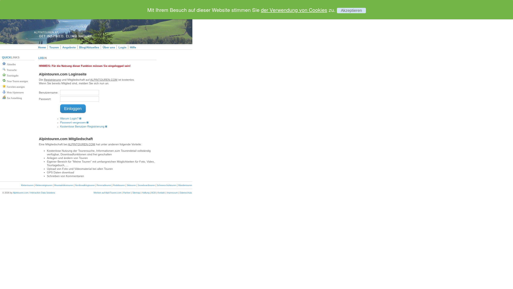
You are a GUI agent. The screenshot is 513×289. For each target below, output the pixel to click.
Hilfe (133, 47)
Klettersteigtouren (43, 185)
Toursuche (11, 70)
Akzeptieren (351, 10)
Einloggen (73, 108)
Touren (54, 47)
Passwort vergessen (73, 122)
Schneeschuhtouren (166, 185)
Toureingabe (12, 75)
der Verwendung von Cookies (294, 9)
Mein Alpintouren (15, 92)
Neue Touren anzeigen (17, 81)
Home (42, 47)
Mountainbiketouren (63, 185)
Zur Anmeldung (14, 98)
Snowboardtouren (146, 185)
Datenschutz (186, 192)
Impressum (172, 192)
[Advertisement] (226, 69)
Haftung (145, 192)
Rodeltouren (119, 185)
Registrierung (52, 79)
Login (122, 47)
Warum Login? (69, 118)
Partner (126, 192)
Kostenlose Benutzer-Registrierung (82, 126)
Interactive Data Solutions (42, 192)
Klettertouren (27, 185)
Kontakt (161, 192)
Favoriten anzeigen (15, 86)
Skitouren (131, 185)
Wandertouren (185, 185)
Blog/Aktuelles (89, 47)
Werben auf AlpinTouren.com (107, 192)
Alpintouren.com (20, 192)
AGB (153, 192)
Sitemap (136, 192)
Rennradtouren (104, 185)
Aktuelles (11, 64)
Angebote (69, 47)
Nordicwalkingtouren (85, 185)
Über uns (109, 47)
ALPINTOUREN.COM (103, 79)
